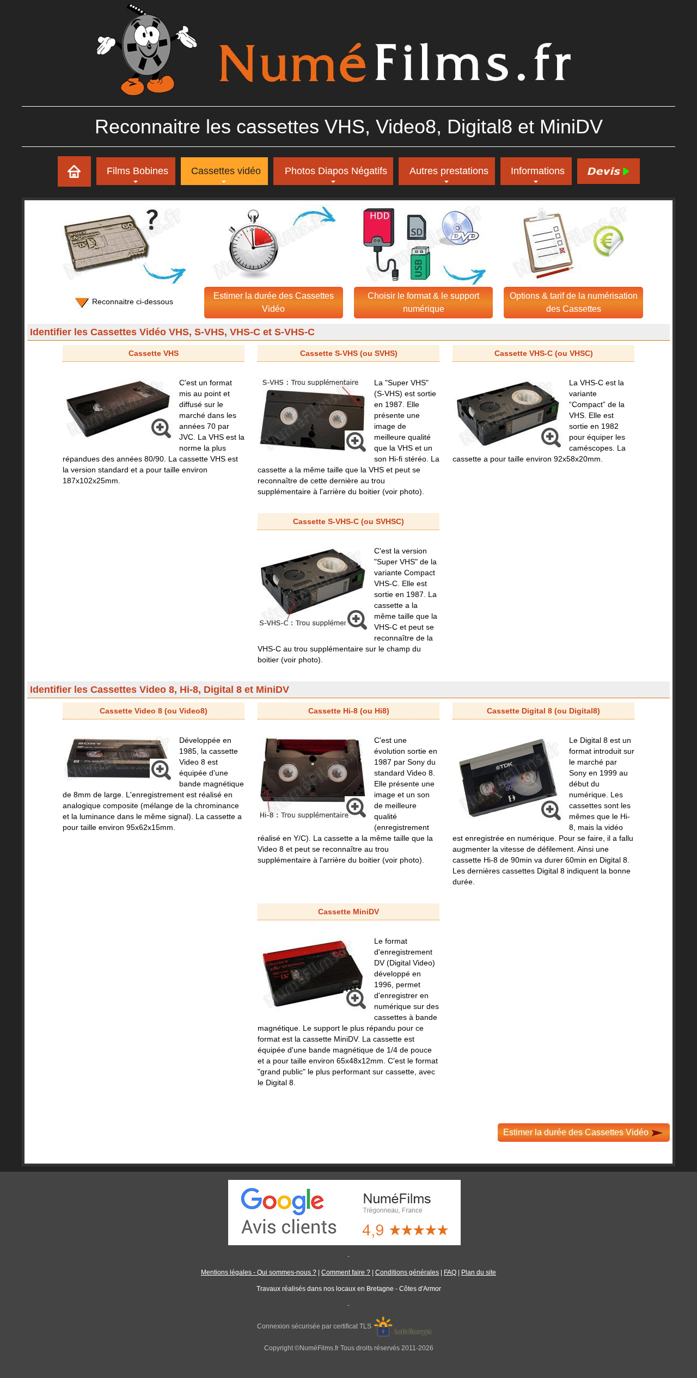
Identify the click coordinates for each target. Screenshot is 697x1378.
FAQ (450, 1272)
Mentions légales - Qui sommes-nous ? (258, 1272)
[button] (447, 171)
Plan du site (478, 1272)
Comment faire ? (345, 1272)
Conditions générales (407, 1272)
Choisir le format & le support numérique (423, 302)
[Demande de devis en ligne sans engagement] (608, 171)
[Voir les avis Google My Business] (348, 1212)
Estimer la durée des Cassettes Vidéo (273, 302)
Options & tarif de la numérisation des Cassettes (574, 302)
